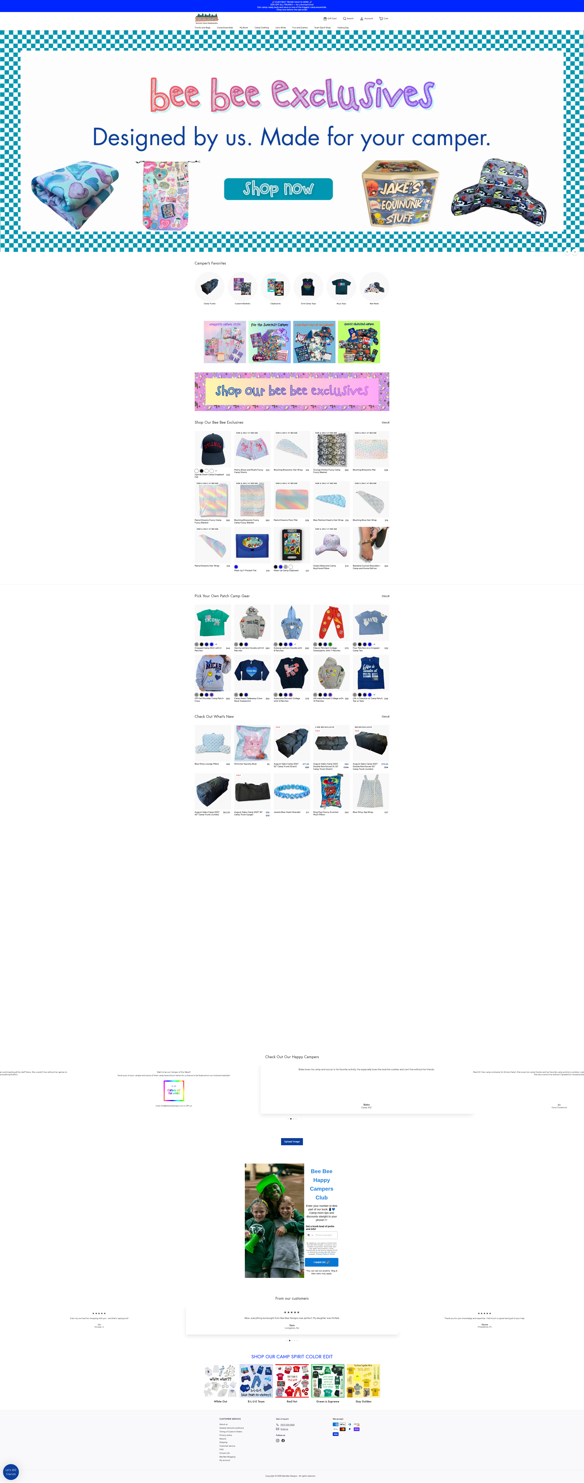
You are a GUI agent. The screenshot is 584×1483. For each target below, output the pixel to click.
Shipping (223, 1442)
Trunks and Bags (202, 27)
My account (224, 1460)
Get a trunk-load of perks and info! (320, 1227)
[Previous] (567, 252)
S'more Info (224, 1453)
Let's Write (281, 27)
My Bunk (244, 27)
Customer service (227, 1446)
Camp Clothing (262, 27)
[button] (11, 1472)
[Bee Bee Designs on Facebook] (283, 1440)
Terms (332, 1254)
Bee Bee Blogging (227, 1457)
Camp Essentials (225, 27)
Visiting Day (343, 27)
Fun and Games (300, 27)
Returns (222, 1439)
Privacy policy (225, 1435)
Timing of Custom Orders (230, 1431)
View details (371, 463)
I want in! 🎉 (322, 1262)
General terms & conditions (231, 1428)
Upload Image (292, 1141)
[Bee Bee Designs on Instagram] (277, 1440)
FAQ (221, 1449)
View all (385, 422)
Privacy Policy (322, 1254)
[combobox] (310, 1235)
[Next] (575, 252)
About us (223, 1424)
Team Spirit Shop (322, 27)
